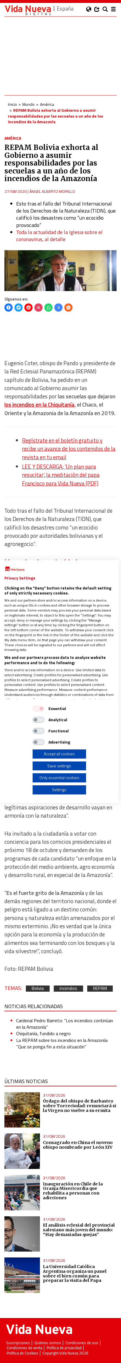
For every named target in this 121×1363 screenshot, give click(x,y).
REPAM (100, 988)
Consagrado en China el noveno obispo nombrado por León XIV (78, 1145)
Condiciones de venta (24, 1347)
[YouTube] (28, 307)
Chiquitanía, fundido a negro (43, 1033)
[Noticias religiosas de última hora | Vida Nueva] (27, 10)
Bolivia (38, 988)
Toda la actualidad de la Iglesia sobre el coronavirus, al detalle (59, 235)
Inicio (12, 104)
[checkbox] (38, 708)
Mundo (28, 104)
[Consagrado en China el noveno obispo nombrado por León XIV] (22, 1151)
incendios (68, 988)
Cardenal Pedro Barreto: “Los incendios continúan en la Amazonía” (64, 1023)
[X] (18, 307)
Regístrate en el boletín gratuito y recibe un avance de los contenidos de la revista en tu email (68, 448)
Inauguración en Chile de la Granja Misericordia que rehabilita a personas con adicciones (73, 1191)
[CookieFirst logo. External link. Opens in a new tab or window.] (14, 569)
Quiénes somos (47, 1342)
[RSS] (68, 307)
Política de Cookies (22, 1353)
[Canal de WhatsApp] (48, 307)
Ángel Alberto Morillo (52, 191)
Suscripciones (18, 1342)
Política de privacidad (64, 1347)
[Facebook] (8, 307)
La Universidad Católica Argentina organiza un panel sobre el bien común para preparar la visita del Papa (75, 1273)
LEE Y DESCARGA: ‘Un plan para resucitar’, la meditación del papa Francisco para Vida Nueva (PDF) (61, 474)
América (47, 104)
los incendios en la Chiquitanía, (40, 404)
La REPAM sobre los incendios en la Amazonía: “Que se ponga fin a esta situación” (62, 1043)
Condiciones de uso (81, 1342)
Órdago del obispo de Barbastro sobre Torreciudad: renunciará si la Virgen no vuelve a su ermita (79, 1105)
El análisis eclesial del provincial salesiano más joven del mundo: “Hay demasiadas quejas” (79, 1229)
